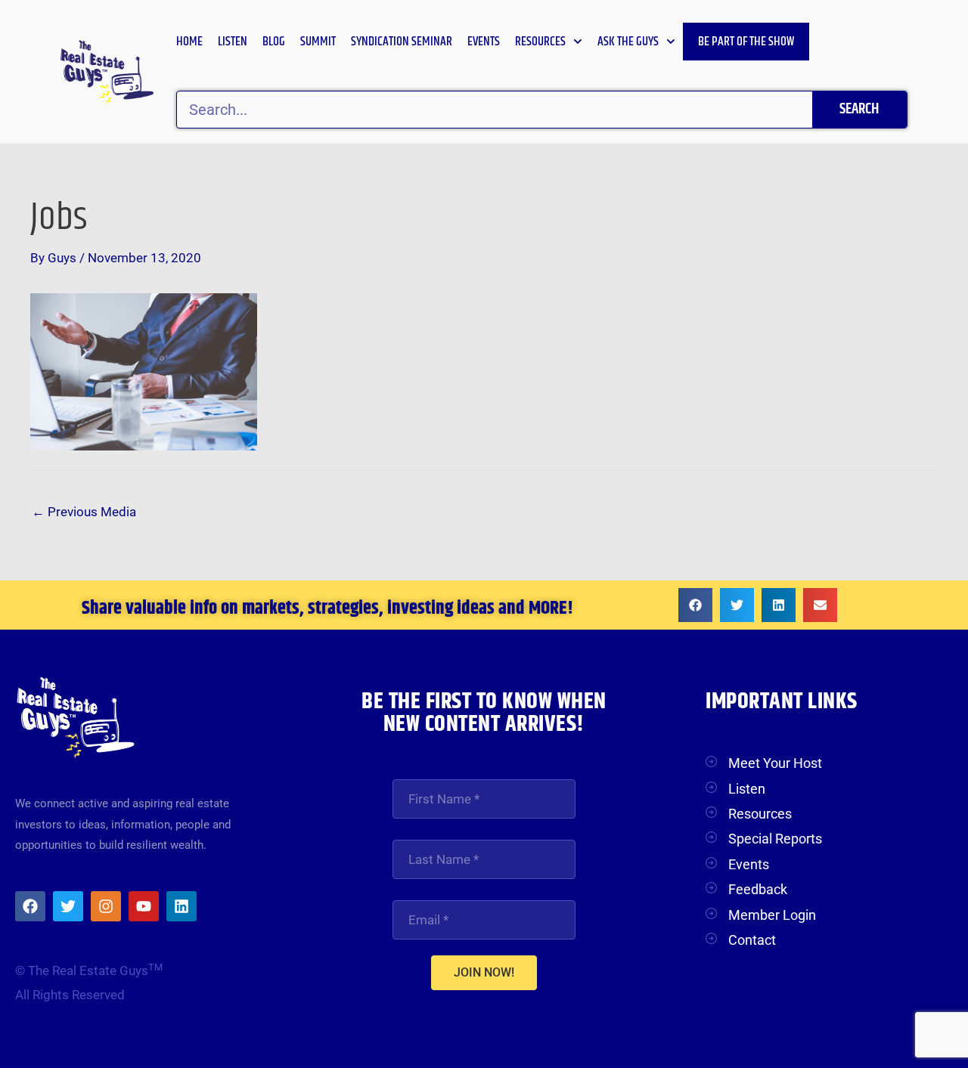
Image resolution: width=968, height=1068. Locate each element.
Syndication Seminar (401, 41)
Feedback (757, 889)
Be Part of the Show (746, 41)
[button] (695, 605)
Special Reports (775, 839)
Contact (752, 940)
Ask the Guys (628, 41)
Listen (232, 41)
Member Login (772, 915)
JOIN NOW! (484, 972)
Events (483, 41)
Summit (318, 41)
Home (189, 41)
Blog (273, 41)
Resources (540, 41)
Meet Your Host (775, 763)
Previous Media (84, 511)
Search (859, 109)
